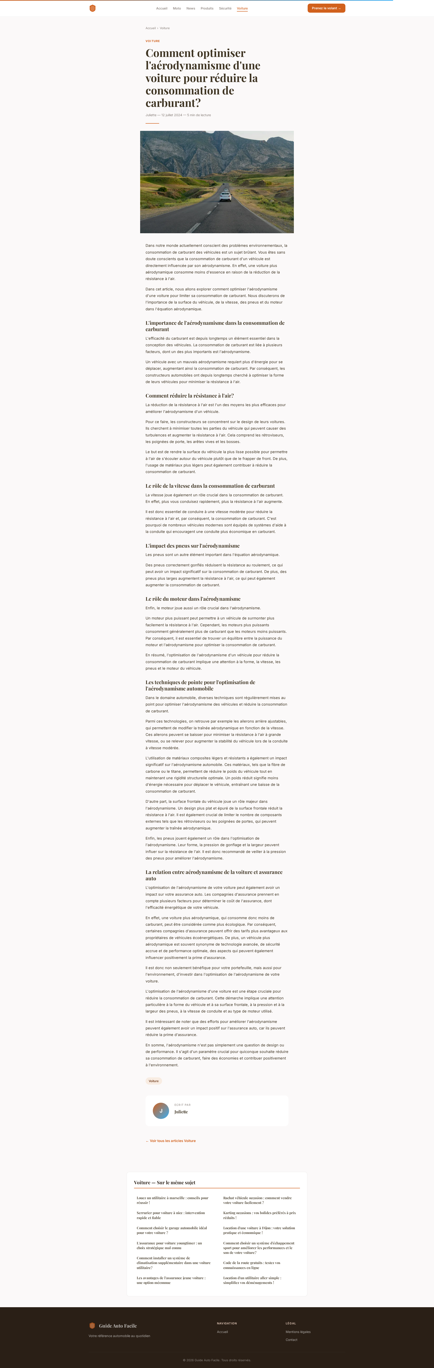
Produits (207, 8)
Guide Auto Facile (118, 1325)
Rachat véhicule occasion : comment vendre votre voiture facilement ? (257, 1200)
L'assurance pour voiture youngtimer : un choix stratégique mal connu (169, 1245)
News (190, 8)
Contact (291, 1340)
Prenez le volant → (326, 8)
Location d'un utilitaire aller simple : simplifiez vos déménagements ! (252, 1280)
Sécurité (225, 8)
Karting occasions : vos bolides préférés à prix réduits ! (259, 1215)
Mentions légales (298, 1332)
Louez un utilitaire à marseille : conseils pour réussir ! (172, 1200)
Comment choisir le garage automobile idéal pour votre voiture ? (172, 1230)
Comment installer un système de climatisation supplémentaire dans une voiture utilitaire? (174, 1263)
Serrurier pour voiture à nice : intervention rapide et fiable (171, 1215)
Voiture (242, 8)
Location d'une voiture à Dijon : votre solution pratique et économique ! (259, 1230)
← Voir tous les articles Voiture (171, 1141)
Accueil (161, 8)
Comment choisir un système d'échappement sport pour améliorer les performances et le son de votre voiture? (258, 1248)
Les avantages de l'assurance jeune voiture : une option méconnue (171, 1280)
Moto (177, 8)
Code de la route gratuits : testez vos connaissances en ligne (251, 1265)
